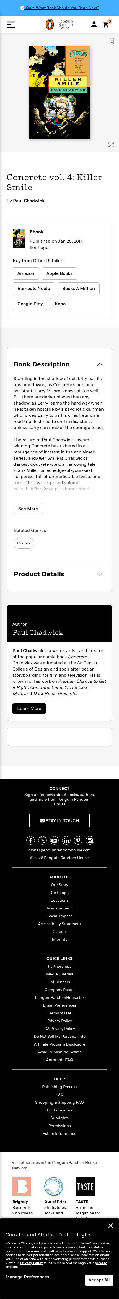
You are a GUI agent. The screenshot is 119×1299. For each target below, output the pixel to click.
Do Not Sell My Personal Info (60, 1036)
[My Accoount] (94, 24)
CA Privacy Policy (59, 1028)
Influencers (59, 982)
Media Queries (59, 974)
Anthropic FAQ (59, 1060)
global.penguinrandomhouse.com (59, 850)
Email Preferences (59, 1005)
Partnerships (59, 966)
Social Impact (59, 916)
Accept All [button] (99, 1280)
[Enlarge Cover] (111, 144)
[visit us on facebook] (30, 840)
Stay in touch (62, 821)
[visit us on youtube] (54, 840)
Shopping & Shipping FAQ (59, 1102)
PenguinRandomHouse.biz (59, 997)
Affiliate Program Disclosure (59, 1044)
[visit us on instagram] (90, 840)
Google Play (30, 304)
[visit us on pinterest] (78, 840)
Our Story (59, 885)
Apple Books (59, 273)
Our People (59, 892)
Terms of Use (59, 1013)
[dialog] (59, 1259)
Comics (24, 543)
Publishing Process (59, 1087)
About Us (59, 877)
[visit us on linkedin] (66, 840)
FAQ (60, 1094)
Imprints (59, 939)
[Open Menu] (11, 24)
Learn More (30, 709)
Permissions (59, 1125)
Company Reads (59, 989)
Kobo (60, 304)
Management (59, 908)
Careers (60, 931)
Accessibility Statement (59, 923)
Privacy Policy (59, 1021)
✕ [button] (110, 1226)
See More (28, 509)
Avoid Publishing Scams (59, 1052)
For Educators (59, 1110)
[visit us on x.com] (42, 840)
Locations (60, 900)
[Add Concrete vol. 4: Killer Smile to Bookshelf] (112, 41)
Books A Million (78, 288)
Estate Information (60, 1133)
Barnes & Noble (33, 288)
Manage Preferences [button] (27, 1277)
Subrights (59, 1118)
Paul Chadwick (29, 201)
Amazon (25, 273)
